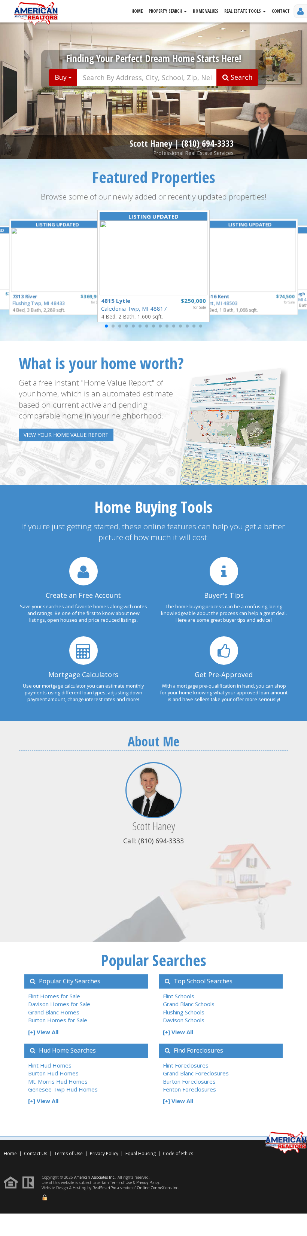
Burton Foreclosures (189, 1081)
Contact (281, 11)
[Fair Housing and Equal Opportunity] (12, 1182)
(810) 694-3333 (207, 143)
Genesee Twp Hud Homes (63, 1089)
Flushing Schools (183, 1012)
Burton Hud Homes (53, 1073)
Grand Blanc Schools (189, 1004)
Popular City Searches (68, 981)
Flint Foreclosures (186, 1065)
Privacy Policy (104, 1153)
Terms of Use (68, 1153)
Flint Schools (178, 996)
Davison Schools (183, 1020)
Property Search (166, 11)
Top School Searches (202, 981)
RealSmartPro (104, 1187)
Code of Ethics (178, 1153)
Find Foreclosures (197, 1050)
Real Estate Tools (243, 11)
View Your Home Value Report (66, 434)
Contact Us (35, 1153)
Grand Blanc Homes (53, 1012)
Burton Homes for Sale (57, 1020)
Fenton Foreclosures (189, 1089)
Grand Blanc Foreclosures (196, 1073)
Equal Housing (141, 1153)
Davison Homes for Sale (59, 1004)
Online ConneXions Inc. (158, 1187)
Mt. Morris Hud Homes (58, 1081)
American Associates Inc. (94, 1177)
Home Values (205, 11)
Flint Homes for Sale (54, 996)
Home (137, 11)
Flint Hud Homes (50, 1065)
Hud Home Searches (66, 1050)
